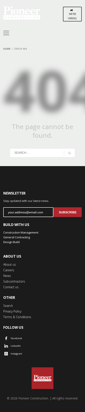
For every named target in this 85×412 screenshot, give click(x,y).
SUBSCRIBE (67, 212)
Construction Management (20, 232)
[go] (69, 153)
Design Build (11, 242)
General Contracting (16, 237)
